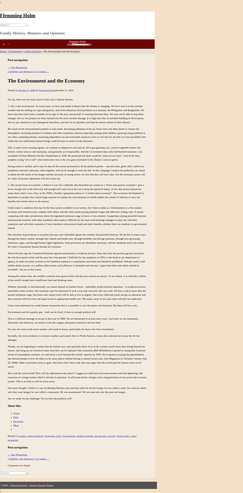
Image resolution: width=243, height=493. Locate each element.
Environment (15, 51)
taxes (134, 436)
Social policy (123, 436)
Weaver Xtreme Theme (41, 485)
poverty (111, 436)
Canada (21, 436)
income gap (100, 436)
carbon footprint (32, 51)
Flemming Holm (17, 15)
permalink (13, 440)
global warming (85, 436)
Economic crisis (53, 436)
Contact (79, 44)
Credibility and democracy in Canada (28, 71)
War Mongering (17, 67)
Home (3, 51)
